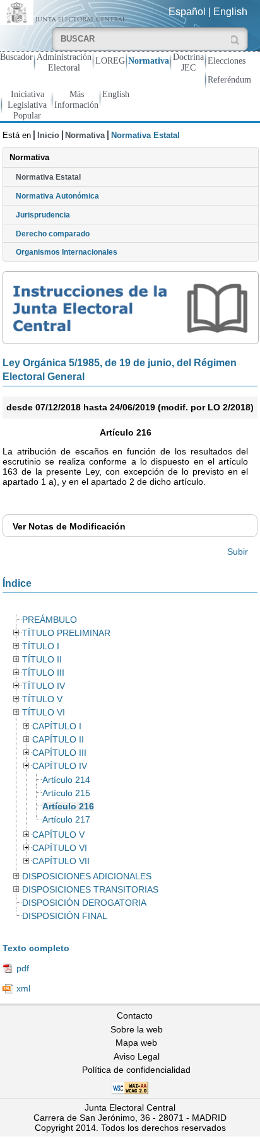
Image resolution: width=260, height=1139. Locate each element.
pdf (22, 968)
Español (187, 11)
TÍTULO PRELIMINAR (66, 633)
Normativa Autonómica (57, 196)
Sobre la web (136, 1029)
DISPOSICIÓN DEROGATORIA (84, 903)
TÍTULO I (40, 646)
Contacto (135, 1015)
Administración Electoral (64, 62)
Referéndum (229, 79)
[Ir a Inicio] (65, 11)
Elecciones (226, 60)
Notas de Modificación (69, 526)
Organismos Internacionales (66, 252)
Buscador (16, 57)
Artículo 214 (66, 780)
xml (23, 988)
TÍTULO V (42, 699)
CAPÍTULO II (58, 739)
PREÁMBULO (49, 620)
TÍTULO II (42, 659)
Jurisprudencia (43, 215)
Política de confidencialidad (136, 1070)
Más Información (76, 99)
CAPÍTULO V (58, 835)
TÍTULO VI (43, 712)
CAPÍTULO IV (59, 766)
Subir (237, 551)
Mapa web (136, 1043)
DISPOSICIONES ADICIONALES (86, 876)
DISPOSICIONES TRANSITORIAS (90, 889)
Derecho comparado (53, 233)
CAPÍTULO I (56, 726)
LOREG (110, 60)
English (230, 11)
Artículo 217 (66, 819)
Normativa (148, 60)
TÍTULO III (43, 673)
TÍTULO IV (43, 686)
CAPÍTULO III (59, 753)
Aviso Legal (137, 1056)
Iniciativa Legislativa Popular (27, 104)
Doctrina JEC (188, 62)
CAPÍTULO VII (61, 861)
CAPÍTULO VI (59, 848)
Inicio (48, 135)
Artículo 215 (66, 793)
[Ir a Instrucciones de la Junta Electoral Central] (131, 307)
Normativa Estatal (48, 177)
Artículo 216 (68, 806)
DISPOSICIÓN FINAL (64, 916)
